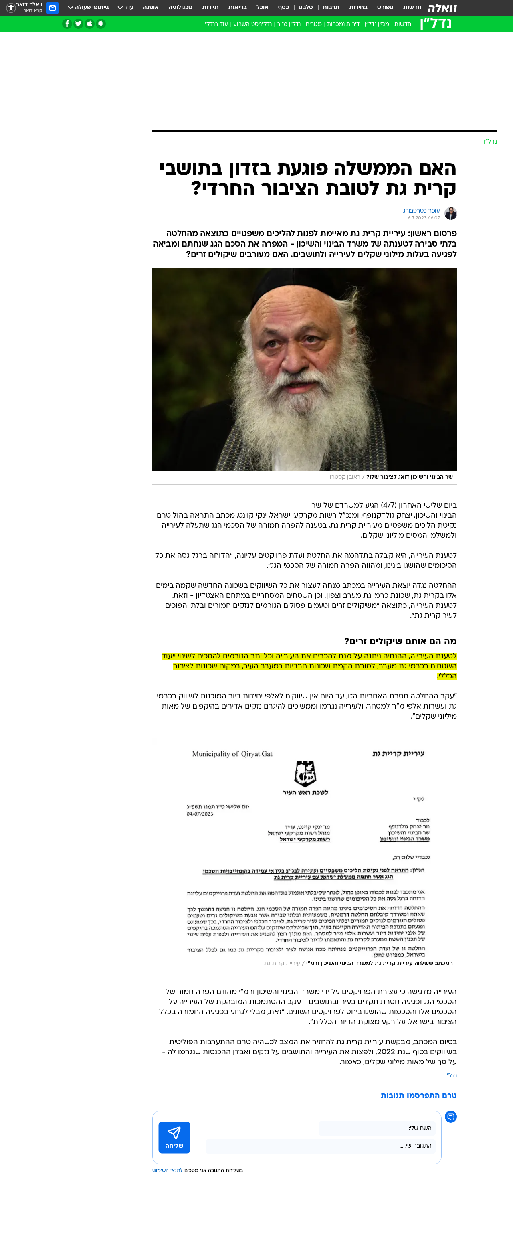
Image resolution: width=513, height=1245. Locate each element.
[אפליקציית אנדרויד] (101, 24)
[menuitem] (408, 8)
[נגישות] (11, 8)
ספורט (385, 8)
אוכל (262, 8)
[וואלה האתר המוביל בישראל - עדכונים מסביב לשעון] (442, 8)
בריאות (237, 8)
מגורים (314, 24)
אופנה (151, 8)
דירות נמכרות (343, 24)
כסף (283, 8)
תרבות (331, 8)
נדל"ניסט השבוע (252, 24)
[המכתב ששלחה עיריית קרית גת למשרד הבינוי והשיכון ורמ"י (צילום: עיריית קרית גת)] (304, 854)
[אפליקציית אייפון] (90, 24)
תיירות (210, 8)
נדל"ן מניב (289, 24)
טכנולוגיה (180, 8)
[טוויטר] (78, 24)
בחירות (358, 8)
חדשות (412, 8)
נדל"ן (451, 1076)
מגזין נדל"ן (377, 24)
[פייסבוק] (67, 24)
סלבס (306, 8)
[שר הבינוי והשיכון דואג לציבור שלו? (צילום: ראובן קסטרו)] (304, 376)
